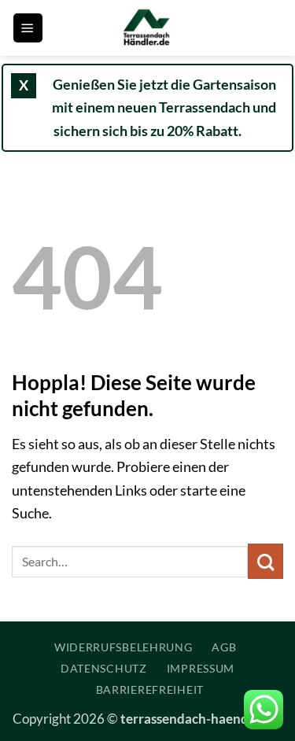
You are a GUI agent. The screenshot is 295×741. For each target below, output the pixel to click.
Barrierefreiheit (150, 689)
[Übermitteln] (265, 561)
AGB (224, 647)
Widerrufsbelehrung (123, 647)
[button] (27, 27)
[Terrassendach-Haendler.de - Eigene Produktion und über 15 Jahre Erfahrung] (148, 28)
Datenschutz (104, 668)
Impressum (200, 668)
